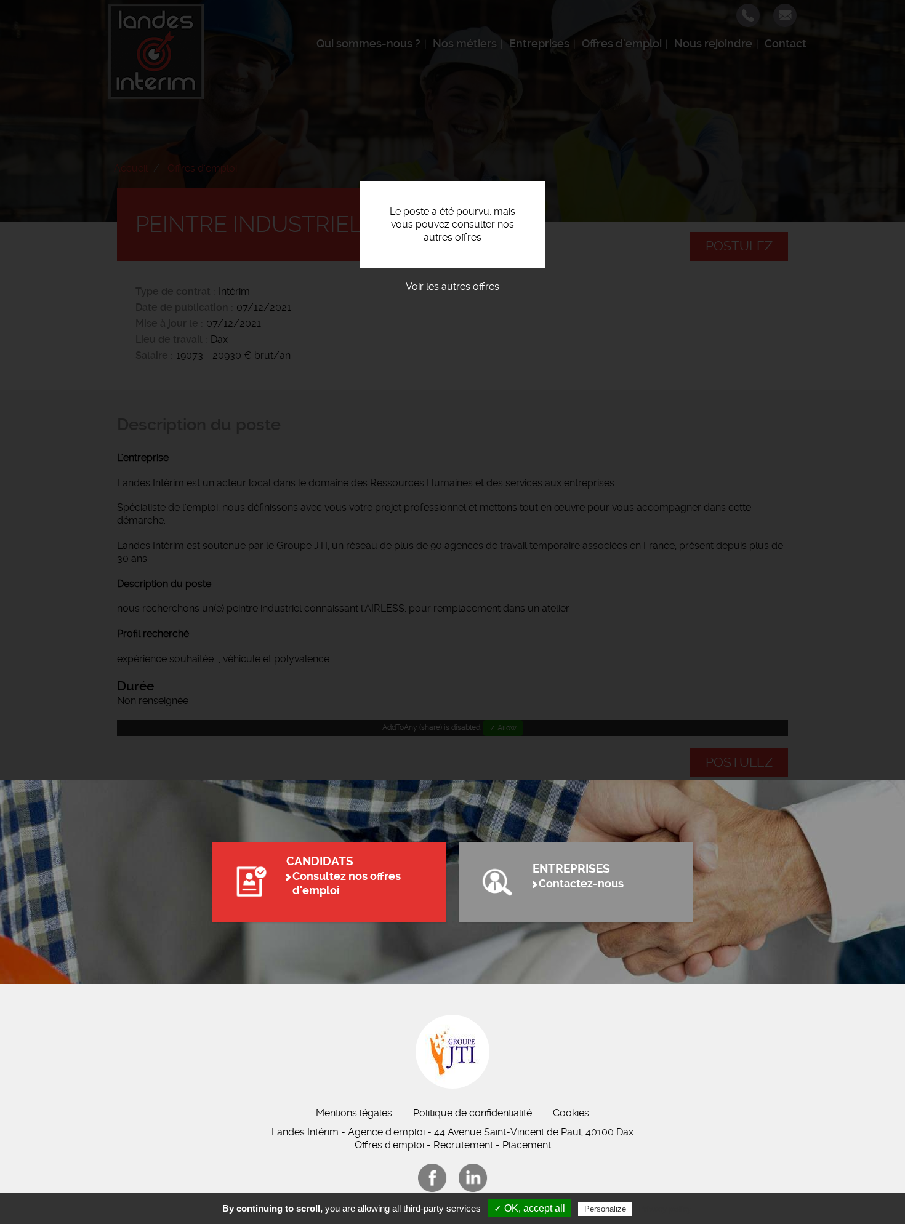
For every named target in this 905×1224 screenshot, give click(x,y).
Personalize (605, 1209)
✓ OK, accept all (529, 1208)
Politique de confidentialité (472, 1113)
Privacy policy (664, 1209)
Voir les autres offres (452, 286)
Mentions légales (354, 1113)
